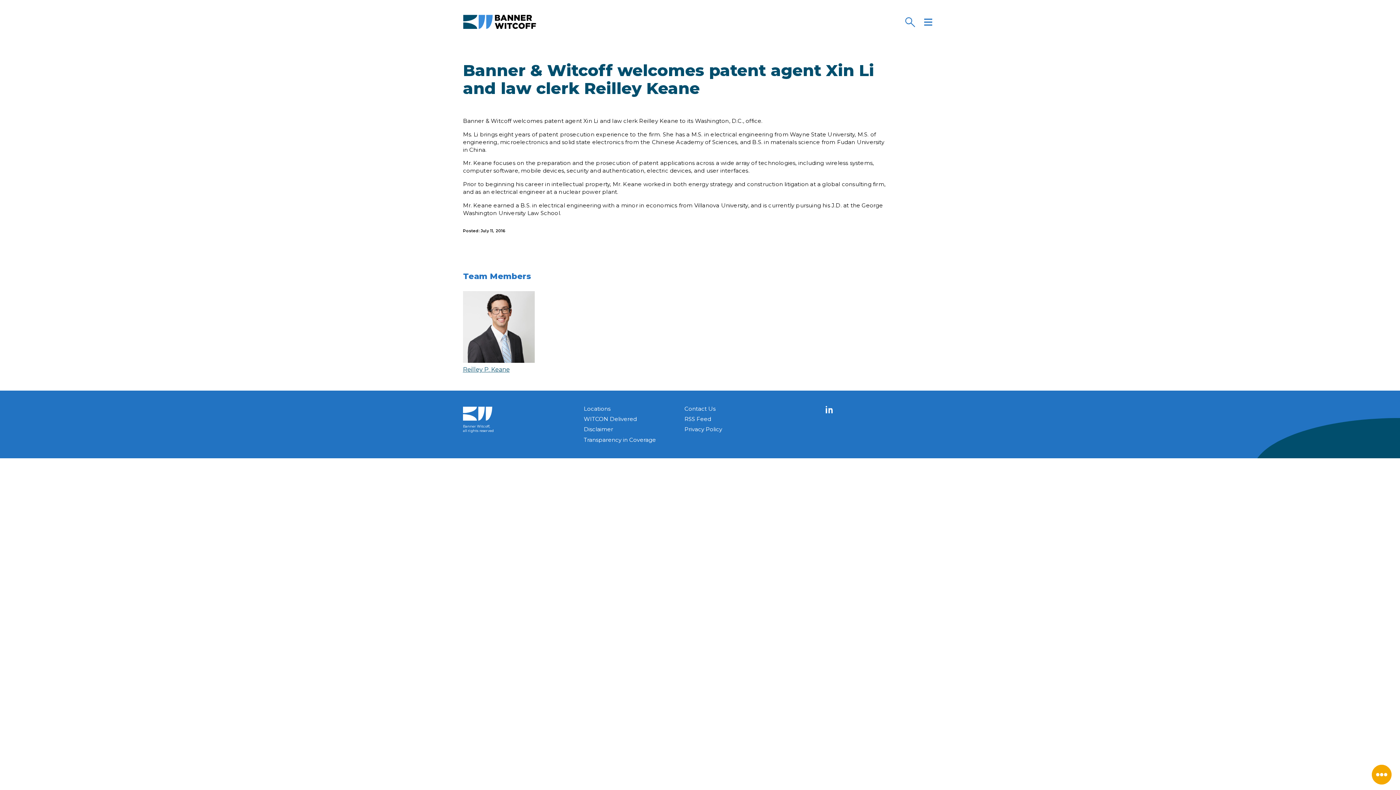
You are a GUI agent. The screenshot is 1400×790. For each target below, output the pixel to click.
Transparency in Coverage (620, 439)
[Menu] (928, 22)
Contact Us (700, 408)
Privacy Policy (703, 429)
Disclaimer (598, 429)
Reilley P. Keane (486, 369)
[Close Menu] (1382, 775)
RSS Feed (697, 418)
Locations (597, 408)
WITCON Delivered (610, 418)
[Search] (910, 22)
